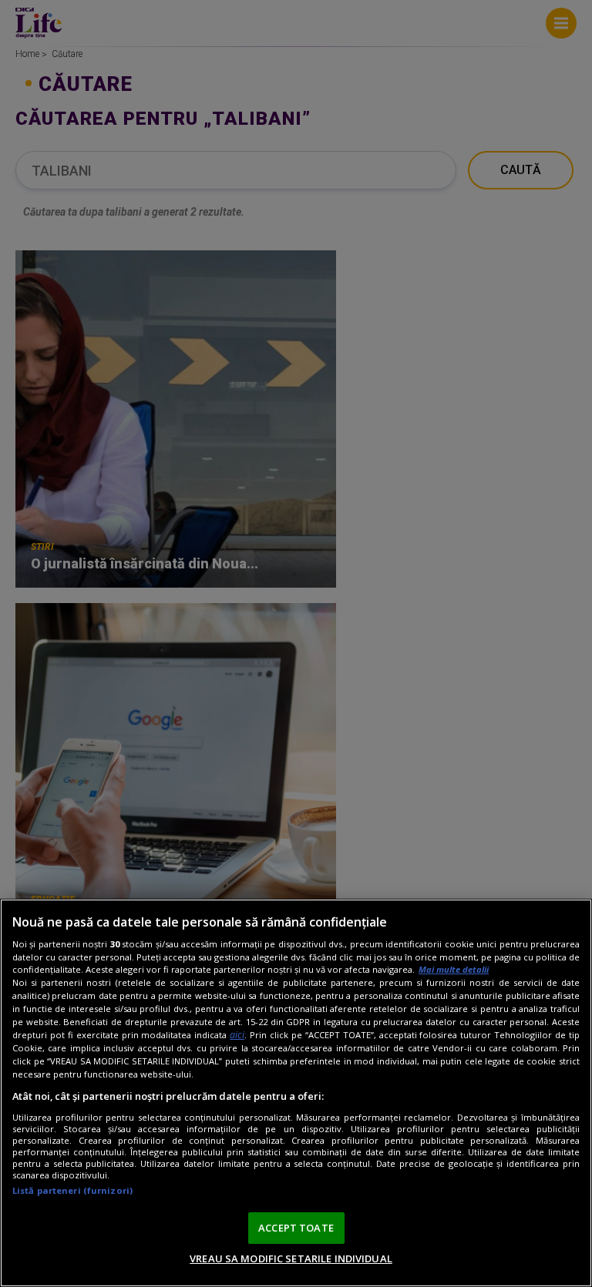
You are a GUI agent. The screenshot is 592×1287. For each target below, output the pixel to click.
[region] (296, 1093)
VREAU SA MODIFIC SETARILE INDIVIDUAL (291, 1258)
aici (237, 1034)
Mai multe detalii (454, 969)
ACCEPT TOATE (296, 1228)
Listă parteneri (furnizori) (72, 1190)
